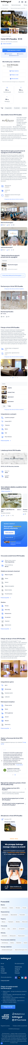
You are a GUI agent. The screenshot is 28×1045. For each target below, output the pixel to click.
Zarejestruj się (18, 967)
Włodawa (3, 513)
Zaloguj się (17, 969)
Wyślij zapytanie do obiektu (14, 50)
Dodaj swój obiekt (5, 980)
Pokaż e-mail (14, 75)
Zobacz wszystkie (5, 491)
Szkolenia (18, 942)
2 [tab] (14, 308)
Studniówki (17, 108)
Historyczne (13, 936)
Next (26, 367)
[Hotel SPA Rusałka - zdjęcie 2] (5, 31)
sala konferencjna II (6, 247)
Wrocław (18, 908)
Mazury (3, 922)
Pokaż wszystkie (5, 440)
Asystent (17, 971)
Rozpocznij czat (9, 537)
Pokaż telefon (15, 71)
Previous (1, 367)
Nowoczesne (21, 936)
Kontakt (3, 971)
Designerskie (8, 108)
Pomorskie (22, 915)
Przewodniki (4, 973)
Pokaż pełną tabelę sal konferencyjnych (11, 275)
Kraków (11, 908)
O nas (2, 967)
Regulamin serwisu (5, 1026)
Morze (3, 928)
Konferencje (5, 942)
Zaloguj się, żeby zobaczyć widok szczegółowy (14, 199)
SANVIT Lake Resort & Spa (7, 510)
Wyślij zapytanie (9, 532)
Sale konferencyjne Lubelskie (18, 8)
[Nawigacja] (25, 2)
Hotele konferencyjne (6, 36)
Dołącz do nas (8, 1007)
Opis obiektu (5, 5)
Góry (9, 928)
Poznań (24, 908)
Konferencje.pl (4, 8)
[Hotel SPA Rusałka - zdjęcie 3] (14, 31)
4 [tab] (17, 377)
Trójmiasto (10, 922)
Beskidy (18, 922)
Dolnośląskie (5, 915)
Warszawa (4, 908)
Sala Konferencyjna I (7, 222)
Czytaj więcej (16, 765)
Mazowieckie (14, 915)
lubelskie (15, 41)
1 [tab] (13, 308)
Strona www (15, 78)
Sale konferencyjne (16, 5)
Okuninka (10, 41)
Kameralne (4, 936)
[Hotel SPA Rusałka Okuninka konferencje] (14, 19)
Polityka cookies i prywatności (20, 1026)
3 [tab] (15, 377)
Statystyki (17, 973)
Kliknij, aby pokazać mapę (14, 458)
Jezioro (14, 928)
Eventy (12, 942)
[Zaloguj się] (19, 2)
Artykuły (3, 969)
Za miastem (22, 928)
